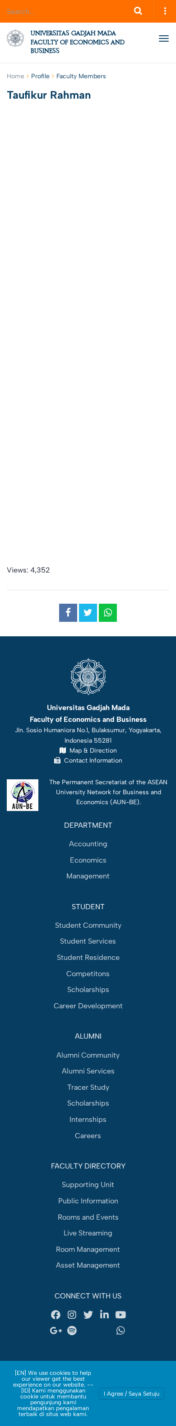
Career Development (88, 1006)
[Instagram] (72, 1315)
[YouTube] (120, 1315)
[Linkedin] (104, 1315)
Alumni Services (88, 1071)
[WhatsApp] (120, 1331)
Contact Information (91, 760)
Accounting (88, 843)
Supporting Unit (88, 1184)
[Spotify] (72, 1331)
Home (15, 76)
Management (88, 876)
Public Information (88, 1201)
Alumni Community (88, 1055)
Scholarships (88, 989)
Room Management (88, 1249)
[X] (88, 1315)
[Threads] (88, 1331)
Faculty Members (81, 76)
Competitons (88, 973)
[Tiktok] (104, 1331)
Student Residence (88, 957)
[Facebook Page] (55, 1315)
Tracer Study (88, 1087)
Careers (88, 1135)
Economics (88, 860)
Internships (88, 1119)
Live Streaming (88, 1233)
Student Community (88, 925)
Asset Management (88, 1265)
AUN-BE (125, 802)
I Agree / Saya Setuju (131, 1393)
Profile (40, 76)
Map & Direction (91, 750)
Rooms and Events (88, 1217)
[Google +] (55, 1331)
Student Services (88, 941)
